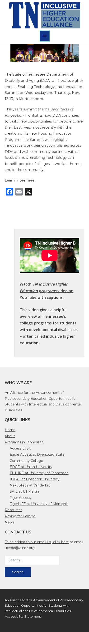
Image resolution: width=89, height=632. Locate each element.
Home (10, 430)
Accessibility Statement (23, 616)
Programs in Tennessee (24, 442)
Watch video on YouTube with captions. (46, 291)
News (9, 522)
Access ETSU (20, 448)
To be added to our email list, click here (37, 542)
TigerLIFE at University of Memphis (39, 504)
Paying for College (20, 516)
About (10, 436)
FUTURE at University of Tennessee (39, 473)
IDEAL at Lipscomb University (35, 479)
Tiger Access (20, 498)
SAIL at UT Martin (24, 491)
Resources (13, 510)
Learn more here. (20, 180)
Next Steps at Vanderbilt (30, 485)
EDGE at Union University (31, 467)
